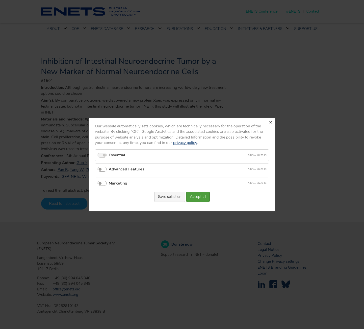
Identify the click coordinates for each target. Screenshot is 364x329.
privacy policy (185, 142)
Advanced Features (126, 169)
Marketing (118, 183)
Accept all (198, 196)
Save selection (170, 196)
